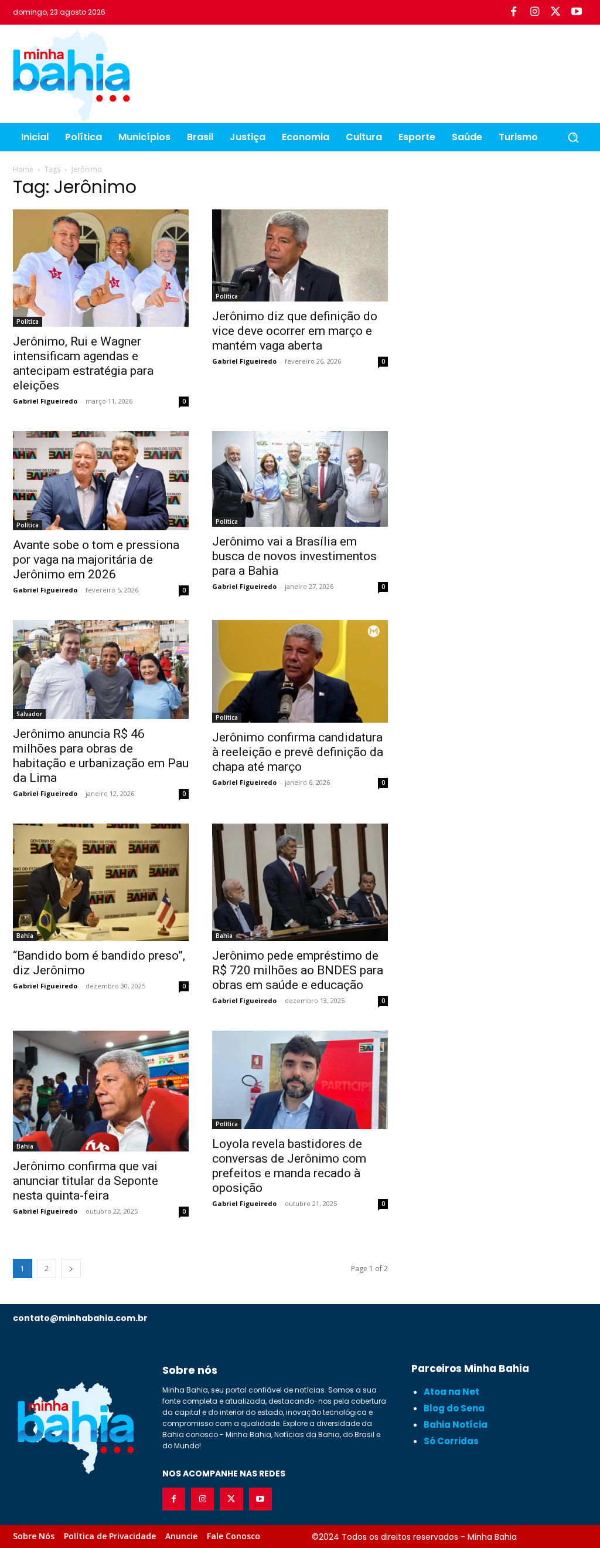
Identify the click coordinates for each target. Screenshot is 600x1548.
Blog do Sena (454, 1408)
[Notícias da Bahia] (71, 76)
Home (23, 169)
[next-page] (71, 1268)
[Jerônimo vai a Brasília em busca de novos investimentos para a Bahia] (300, 479)
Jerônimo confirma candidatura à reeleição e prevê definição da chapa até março (297, 752)
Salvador (29, 714)
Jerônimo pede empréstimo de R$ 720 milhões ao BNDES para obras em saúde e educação (297, 970)
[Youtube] (576, 12)
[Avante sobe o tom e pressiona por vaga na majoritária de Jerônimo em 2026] (101, 480)
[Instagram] (534, 12)
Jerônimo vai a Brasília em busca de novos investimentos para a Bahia (294, 556)
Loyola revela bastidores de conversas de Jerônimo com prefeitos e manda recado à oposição (289, 1166)
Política (27, 321)
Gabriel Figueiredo (45, 401)
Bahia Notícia (456, 1424)
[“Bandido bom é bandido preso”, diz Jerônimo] (101, 882)
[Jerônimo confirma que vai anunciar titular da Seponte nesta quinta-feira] (101, 1091)
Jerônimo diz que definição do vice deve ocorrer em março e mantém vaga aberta (294, 331)
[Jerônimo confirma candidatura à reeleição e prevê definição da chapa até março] (300, 671)
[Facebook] (513, 12)
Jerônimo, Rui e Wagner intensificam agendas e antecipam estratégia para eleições (83, 363)
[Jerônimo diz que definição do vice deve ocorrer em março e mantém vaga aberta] (300, 255)
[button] (573, 137)
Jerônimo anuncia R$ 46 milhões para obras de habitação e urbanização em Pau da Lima (101, 756)
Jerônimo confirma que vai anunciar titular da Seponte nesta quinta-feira (85, 1181)
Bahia (24, 935)
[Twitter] (555, 12)
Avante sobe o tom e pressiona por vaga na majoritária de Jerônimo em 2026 (96, 559)
